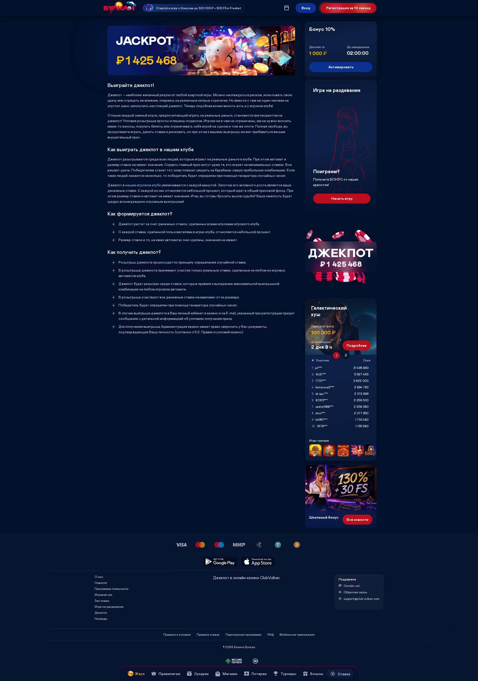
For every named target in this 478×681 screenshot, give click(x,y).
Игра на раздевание (109, 607)
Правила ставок (208, 634)
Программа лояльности (111, 589)
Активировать (341, 67)
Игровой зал (103, 595)
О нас (99, 577)
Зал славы (102, 601)
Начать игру (342, 198)
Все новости (357, 519)
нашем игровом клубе (143, 185)
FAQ (270, 634)
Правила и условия (177, 634)
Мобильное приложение (297, 634)
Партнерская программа (243, 634)
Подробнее (356, 345)
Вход (305, 7)
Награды (101, 618)
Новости (101, 583)
